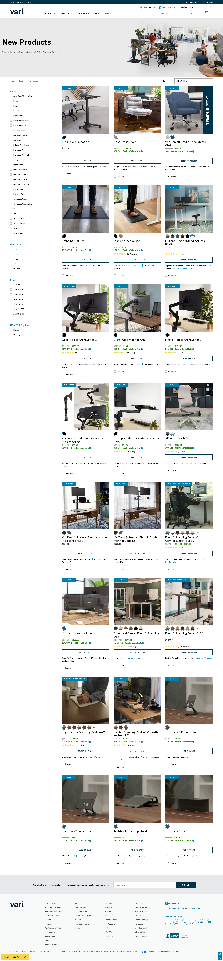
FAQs (107, 928)
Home (12, 81)
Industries (79, 920)
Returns (108, 915)
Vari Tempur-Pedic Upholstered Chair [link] (185, 143)
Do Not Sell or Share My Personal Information (163, 951)
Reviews (138, 915)
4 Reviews (130, 353)
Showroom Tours (82, 924)
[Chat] (220, 954)
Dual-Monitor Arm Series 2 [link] (79, 339)
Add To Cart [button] (85, 161)
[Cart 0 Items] (206, 11)
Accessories (50, 932)
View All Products (52, 944)
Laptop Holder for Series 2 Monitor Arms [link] (137, 440)
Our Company (80, 907)
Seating (48, 920)
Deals (47, 940)
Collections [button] (65, 13)
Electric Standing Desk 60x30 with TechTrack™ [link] (136, 733)
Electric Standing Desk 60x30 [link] (184, 633)
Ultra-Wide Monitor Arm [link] (130, 339)
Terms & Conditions (87, 951)
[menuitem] (50, 14)
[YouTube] (210, 922)
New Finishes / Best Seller (179, 484)
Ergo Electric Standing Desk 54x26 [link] (84, 732)
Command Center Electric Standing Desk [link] (136, 635)
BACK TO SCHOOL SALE (21, 2)
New (69, 88)
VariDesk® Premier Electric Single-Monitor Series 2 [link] (84, 539)
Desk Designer (141, 936)
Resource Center (142, 907)
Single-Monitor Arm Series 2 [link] (183, 339)
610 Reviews (131, 254)
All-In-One (69, 484)
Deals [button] (106, 13)
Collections (21, 81)
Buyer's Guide (141, 911)
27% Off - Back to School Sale (128, 741)
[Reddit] (201, 922)
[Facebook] (168, 922)
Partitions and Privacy (54, 928)
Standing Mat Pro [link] (73, 240)
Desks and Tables (52, 915)
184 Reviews (183, 353)
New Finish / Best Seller (178, 580)
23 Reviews (131, 647)
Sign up (186, 885)
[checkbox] (22, 96)
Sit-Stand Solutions (53, 907)
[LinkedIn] (185, 922)
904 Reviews (80, 353)
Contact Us (109, 936)
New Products (33, 81)
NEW (172, 678)
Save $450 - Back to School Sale (129, 643)
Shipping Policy (111, 907)
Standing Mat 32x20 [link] (127, 240)
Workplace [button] (81, 13)
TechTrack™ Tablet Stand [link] (78, 831)
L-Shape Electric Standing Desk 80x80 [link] (185, 242)
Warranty (109, 911)
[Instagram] (176, 922)
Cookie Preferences (134, 951)
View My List (140, 932)
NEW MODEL (69, 286)
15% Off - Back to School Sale (76, 250)
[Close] (25, 956)
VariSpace (139, 924)
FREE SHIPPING (191, 2)
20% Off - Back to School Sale (76, 349)
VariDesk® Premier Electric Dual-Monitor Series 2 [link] (135, 539)
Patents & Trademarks (69, 951)
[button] (64, 137)
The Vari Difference (83, 911)
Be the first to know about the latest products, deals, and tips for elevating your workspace (71, 885)
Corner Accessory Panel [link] (77, 633)
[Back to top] (220, 958)
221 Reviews (80, 745)
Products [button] (49, 13)
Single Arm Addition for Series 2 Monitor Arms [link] (82, 440)
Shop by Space (51, 936)
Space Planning (141, 920)
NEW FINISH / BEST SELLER (74, 678)
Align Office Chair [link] (176, 438)
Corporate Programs (83, 915)
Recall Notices (111, 920)
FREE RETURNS (206, 2)
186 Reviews (183, 548)
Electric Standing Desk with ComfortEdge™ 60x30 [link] (183, 539)
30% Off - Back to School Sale (128, 151)
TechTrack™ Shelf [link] (176, 831)
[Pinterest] (193, 922)
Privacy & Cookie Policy (105, 951)
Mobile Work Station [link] (75, 142)
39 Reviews (183, 254)
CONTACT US (194, 908)
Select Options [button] (189, 161)
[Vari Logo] (17, 11)
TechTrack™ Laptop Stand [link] (130, 831)
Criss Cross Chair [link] (125, 142)
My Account (110, 924)
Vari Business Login (143, 928)
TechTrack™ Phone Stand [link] (181, 732)
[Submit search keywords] (191, 13)
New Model (172, 286)
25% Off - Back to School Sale (128, 349)
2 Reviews (130, 452)
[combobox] (176, 13)
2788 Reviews (184, 647)
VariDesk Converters (53, 911)
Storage (48, 924)
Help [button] (95, 13)
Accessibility (119, 951)
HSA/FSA (108, 932)
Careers (78, 928)
